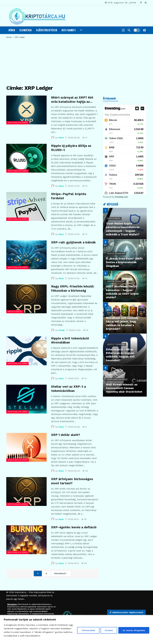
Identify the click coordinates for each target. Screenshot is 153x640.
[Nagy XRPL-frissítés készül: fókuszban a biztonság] (26, 298)
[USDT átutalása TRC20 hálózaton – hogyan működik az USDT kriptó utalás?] (125, 286)
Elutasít (109, 630)
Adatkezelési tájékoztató (127, 612)
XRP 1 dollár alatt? (65, 435)
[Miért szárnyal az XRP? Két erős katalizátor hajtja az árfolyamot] (26, 110)
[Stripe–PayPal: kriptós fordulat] (26, 206)
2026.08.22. (74, 137)
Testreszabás (88, 630)
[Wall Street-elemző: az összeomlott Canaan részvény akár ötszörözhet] (125, 381)
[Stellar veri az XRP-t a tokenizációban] (26, 399)
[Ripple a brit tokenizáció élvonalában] (26, 350)
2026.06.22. (74, 471)
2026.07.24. (74, 186)
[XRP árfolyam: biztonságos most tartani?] (26, 491)
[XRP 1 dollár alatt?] (26, 447)
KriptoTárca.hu (13, 607)
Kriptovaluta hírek (18, 123)
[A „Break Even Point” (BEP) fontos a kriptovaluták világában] (125, 255)
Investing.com (121, 197)
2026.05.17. (73, 563)
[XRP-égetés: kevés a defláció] (26, 539)
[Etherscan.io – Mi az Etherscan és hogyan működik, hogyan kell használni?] (125, 349)
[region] (76, 627)
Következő (60, 573)
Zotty (62, 330)
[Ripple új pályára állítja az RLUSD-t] (26, 158)
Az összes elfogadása (134, 630)
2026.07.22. (74, 278)
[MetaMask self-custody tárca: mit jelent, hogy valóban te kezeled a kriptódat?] (125, 318)
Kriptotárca (20, 592)
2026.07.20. (75, 330)
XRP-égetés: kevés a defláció (74, 527)
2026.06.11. (73, 519)
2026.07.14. (73, 378)
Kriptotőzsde (15, 312)
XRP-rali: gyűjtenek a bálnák (73, 242)
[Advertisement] (76, 60)
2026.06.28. (74, 427)
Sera (61, 137)
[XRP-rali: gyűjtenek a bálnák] (26, 254)
